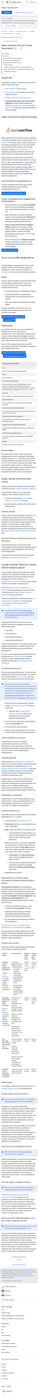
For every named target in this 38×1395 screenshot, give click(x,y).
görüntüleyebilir (6, 603)
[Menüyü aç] (3, 2)
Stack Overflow (10, 89)
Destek (18, 33)
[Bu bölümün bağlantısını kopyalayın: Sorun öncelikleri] (15, 450)
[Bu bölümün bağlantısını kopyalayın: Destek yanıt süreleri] (21, 943)
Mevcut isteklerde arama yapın (12, 353)
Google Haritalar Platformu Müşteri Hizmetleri (18, 531)
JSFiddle (27, 234)
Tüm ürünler (5, 1379)
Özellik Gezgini (5, 1313)
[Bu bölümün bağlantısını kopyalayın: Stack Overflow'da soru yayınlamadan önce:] (34, 181)
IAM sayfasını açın (23, 821)
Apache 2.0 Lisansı (27, 1272)
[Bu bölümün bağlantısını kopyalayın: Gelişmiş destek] (17, 512)
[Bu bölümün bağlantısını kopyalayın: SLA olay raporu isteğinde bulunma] (32, 1182)
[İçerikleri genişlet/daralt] (11, 54)
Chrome (3, 1367)
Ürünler (11, 31)
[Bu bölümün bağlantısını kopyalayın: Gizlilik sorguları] (14, 1082)
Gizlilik (9, 1386)
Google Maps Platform (21, 31)
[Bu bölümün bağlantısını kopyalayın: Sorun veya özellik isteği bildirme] (3, 261)
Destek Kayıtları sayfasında (23, 762)
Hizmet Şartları (5, 1352)
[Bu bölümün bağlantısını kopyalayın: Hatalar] (8, 277)
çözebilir (15, 603)
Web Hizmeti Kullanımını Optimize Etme (12, 1318)
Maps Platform (20, 2)
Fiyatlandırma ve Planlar (8, 1343)
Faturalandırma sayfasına (12, 695)
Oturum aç (33, 2)
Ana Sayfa (4, 31)
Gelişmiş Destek (27, 610)
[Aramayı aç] (27, 2)
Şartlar (3, 1386)
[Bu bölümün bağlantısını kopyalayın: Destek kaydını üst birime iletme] (30, 1094)
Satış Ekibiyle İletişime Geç (9, 1346)
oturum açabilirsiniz (21, 149)
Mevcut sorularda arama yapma (13, 193)
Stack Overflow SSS (12, 240)
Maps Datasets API (9, 8)
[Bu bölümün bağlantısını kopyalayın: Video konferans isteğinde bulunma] (33, 1147)
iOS (2, 1329)
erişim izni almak (22, 677)
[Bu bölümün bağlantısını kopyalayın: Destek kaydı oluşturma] (23, 668)
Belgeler (32, 31)
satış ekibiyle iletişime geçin (17, 558)
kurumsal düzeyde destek (17, 105)
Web (2, 1332)
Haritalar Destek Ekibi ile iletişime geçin (18, 98)
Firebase (3, 1370)
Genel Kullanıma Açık (5, 976)
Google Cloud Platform (8, 1373)
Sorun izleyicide (10, 92)
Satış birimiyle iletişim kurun (24, 12)
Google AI (4, 1376)
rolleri (14, 817)
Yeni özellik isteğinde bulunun (13, 356)
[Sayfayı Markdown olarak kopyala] (21, 48)
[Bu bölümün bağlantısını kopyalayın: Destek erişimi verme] (21, 811)
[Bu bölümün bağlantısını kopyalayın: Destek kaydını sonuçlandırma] (23, 795)
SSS (2, 1310)
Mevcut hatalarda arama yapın (12, 317)
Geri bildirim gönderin (11, 41)
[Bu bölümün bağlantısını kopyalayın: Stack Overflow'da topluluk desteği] (3, 120)
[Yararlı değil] (20, 37)
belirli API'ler (9, 108)
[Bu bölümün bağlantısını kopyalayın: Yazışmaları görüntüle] (18, 758)
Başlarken (7, 12)
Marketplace (22, 698)
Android (3, 1326)
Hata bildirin (8, 320)
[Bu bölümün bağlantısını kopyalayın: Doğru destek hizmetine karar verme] (10, 482)
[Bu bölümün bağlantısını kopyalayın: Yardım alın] (14, 78)
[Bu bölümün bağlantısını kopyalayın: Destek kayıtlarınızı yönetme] (27, 738)
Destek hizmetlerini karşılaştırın (25, 489)
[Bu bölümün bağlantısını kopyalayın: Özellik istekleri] (14, 326)
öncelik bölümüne (24, 390)
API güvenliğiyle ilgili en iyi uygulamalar (12, 1315)
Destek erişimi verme (20, 656)
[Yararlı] (17, 37)
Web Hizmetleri (5, 1335)
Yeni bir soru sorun (9, 250)
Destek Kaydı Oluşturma (18, 706)
